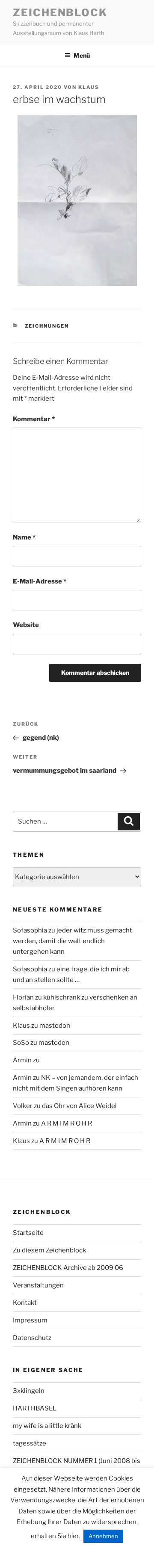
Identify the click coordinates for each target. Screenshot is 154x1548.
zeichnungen (47, 326)
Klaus (88, 87)
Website (26, 625)
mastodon (54, 1025)
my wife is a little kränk (47, 1426)
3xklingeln (28, 1391)
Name (24, 537)
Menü (82, 55)
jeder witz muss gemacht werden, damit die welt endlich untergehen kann (72, 941)
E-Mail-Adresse (39, 581)
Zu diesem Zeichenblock (49, 1250)
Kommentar (34, 419)
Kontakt (25, 1303)
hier (73, 1536)
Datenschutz (32, 1338)
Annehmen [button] (103, 1536)
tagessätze (29, 1443)
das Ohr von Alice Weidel (79, 1106)
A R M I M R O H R (66, 1123)
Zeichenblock (60, 12)
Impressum (30, 1320)
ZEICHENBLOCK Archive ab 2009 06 (68, 1268)
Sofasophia (30, 930)
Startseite (28, 1233)
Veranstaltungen (38, 1285)
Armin (22, 1060)
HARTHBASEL (34, 1408)
